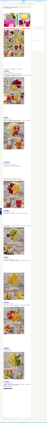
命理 (25, 3)
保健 (20, 3)
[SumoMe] (1, 214)
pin (39, 1)
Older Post (29, 418)
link (40, 1)
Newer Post (5, 418)
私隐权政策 (23, 422)
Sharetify (23, 1)
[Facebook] (1, 209)
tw (37, 1)
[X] (1, 212)
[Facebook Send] (1, 211)
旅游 (27, 3)
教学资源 (32, 3)
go (38, 1)
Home (15, 3)
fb (36, 1)
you (42, 1)
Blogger (39, 27)
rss (41, 1)
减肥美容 (23, 3)
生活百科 (18, 3)
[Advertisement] (16, 10)
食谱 (29, 3)
